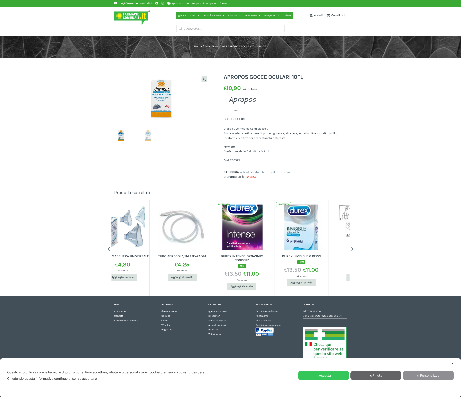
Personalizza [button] (429, 375)
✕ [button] (452, 363)
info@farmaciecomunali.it (326, 316)
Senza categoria (217, 320)
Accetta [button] (325, 375)
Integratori (270, 15)
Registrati (167, 329)
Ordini (164, 320)
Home (198, 46)
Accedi (318, 15)
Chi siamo (120, 311)
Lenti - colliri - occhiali (276, 172)
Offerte (287, 15)
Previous (108, 248)
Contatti (119, 316)
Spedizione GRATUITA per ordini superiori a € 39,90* (200, 3)
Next (352, 248)
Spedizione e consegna (268, 325)
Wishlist (166, 325)
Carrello (165, 316)
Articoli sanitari (212, 15)
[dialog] (230, 377)
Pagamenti (262, 316)
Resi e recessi (263, 320)
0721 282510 (314, 311)
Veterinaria (251, 15)
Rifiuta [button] (377, 375)
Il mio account (169, 311)
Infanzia (233, 15)
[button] (204, 79)
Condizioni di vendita (126, 320)
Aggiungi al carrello (141, 277)
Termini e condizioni (267, 311)
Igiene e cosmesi (187, 15)
